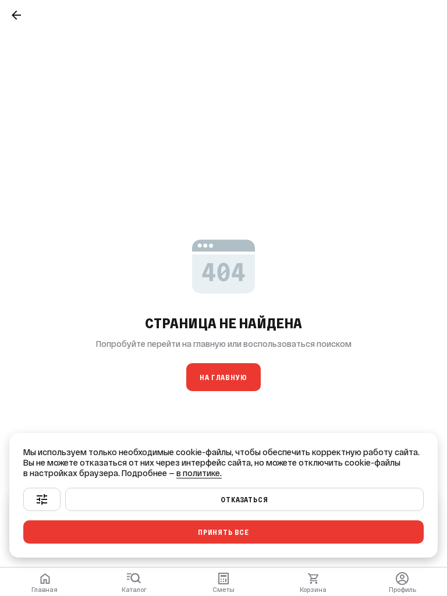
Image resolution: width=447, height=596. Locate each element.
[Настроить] (42, 499)
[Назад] (16, 15)
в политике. (199, 473)
